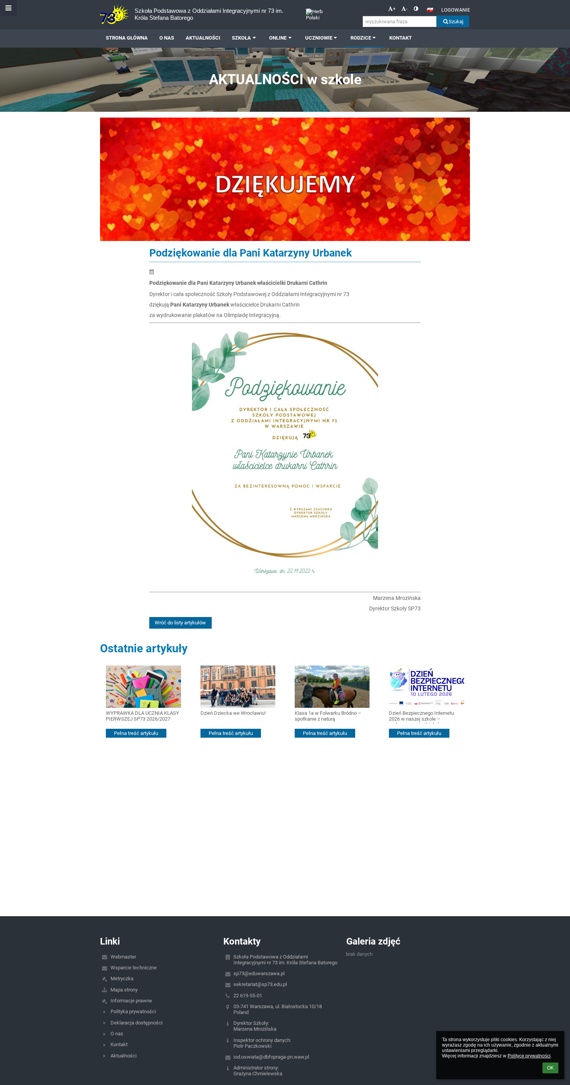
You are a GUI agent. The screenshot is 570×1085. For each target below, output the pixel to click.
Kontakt (119, 1044)
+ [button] (394, 9)
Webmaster (123, 957)
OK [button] (550, 1068)
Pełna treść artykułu (136, 733)
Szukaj (456, 21)
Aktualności (123, 1056)
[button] (416, 9)
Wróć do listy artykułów (180, 623)
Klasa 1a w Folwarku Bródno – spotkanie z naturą (328, 716)
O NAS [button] (166, 38)
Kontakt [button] (400, 38)
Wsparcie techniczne (134, 968)
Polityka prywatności (133, 1011)
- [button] (407, 9)
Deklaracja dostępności (136, 1023)
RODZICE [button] (361, 38)
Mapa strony (124, 990)
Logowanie (455, 10)
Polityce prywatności (529, 1056)
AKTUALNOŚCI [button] (203, 38)
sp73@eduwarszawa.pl (259, 973)
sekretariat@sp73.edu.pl (260, 984)
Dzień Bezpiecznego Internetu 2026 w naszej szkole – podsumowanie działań (421, 717)
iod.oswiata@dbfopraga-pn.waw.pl (271, 1057)
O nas (117, 1033)
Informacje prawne (131, 1001)
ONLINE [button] (278, 38)
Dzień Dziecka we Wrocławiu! (233, 713)
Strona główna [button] (127, 38)
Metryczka (122, 978)
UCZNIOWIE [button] (318, 38)
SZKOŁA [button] (241, 38)
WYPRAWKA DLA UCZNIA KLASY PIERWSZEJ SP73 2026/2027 (142, 716)
